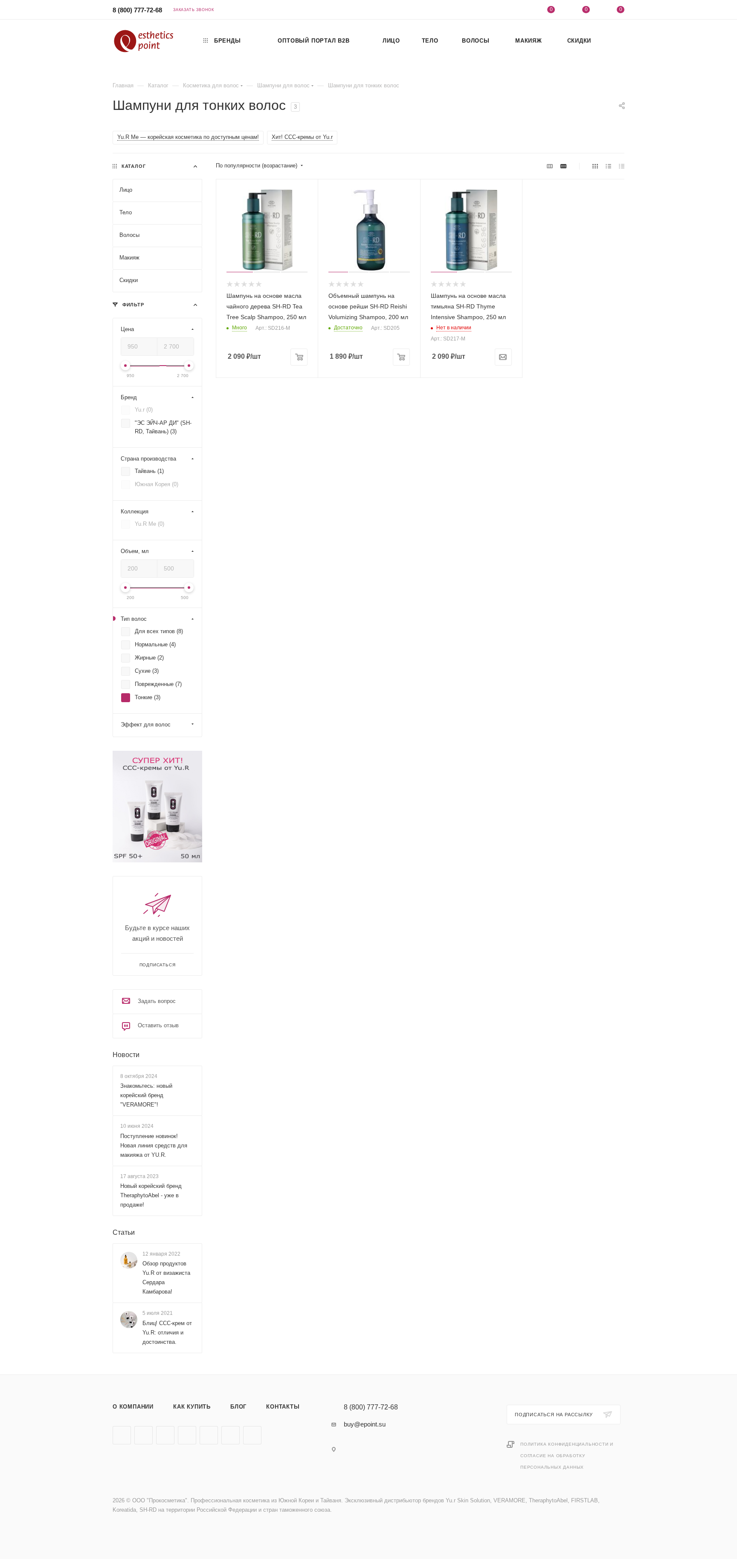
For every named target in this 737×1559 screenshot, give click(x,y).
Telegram (143, 1435)
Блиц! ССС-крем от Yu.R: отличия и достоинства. (167, 1332)
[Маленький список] (550, 166)
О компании (133, 1406)
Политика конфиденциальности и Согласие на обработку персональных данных (566, 1456)
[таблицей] (621, 166)
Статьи (124, 1232)
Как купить (192, 1406)
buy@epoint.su (365, 1424)
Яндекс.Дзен (252, 1435)
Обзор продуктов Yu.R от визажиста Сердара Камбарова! (166, 1277)
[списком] (608, 166)
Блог (238, 1406)
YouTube (165, 1435)
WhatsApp (230, 1435)
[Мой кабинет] (516, 11)
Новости (126, 1054)
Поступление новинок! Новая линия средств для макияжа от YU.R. (153, 1145)
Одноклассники (187, 1435)
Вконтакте (122, 1435)
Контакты (282, 1406)
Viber (209, 1435)
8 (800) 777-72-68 (137, 10)
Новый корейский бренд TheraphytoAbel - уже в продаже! (151, 1195)
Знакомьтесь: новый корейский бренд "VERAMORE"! (146, 1095)
